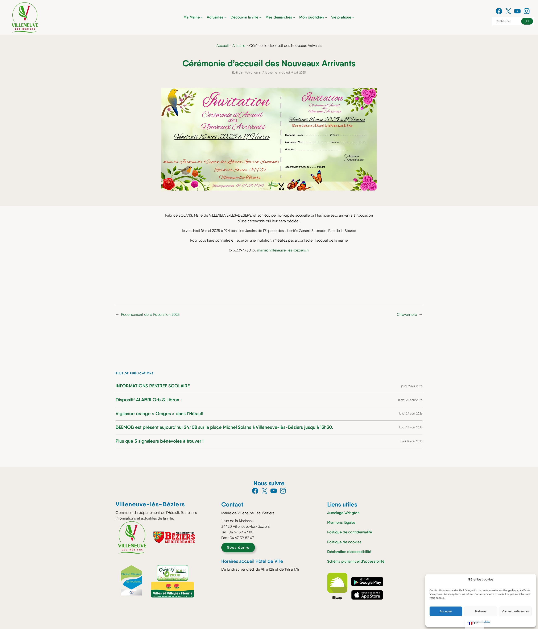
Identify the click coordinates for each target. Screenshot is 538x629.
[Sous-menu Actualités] (225, 17)
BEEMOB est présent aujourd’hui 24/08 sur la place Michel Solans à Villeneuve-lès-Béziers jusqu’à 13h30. (224, 427)
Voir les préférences (515, 611)
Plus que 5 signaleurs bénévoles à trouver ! (160, 441)
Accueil (222, 45)
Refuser (480, 611)
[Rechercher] (527, 21)
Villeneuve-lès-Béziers (150, 504)
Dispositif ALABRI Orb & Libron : (149, 400)
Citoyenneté (407, 314)
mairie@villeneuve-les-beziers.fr (283, 250)
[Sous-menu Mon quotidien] (326, 17)
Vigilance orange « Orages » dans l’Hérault (159, 413)
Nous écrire (238, 547)
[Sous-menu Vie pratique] (353, 17)
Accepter (446, 611)
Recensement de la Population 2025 (150, 314)
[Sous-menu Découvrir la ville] (260, 17)
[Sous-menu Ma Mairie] (201, 17)
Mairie (248, 72)
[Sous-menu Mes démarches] (294, 17)
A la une (238, 45)
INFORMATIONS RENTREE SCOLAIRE (153, 386)
